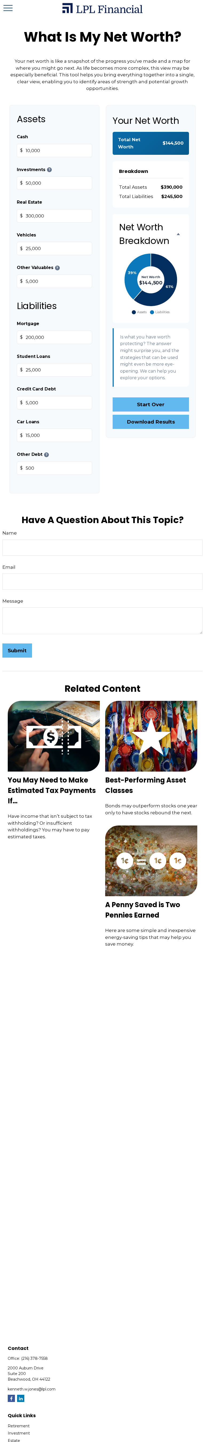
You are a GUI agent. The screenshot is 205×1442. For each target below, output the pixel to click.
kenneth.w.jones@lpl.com (32, 1389)
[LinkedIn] (20, 1398)
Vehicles (26, 234)
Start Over (150, 404)
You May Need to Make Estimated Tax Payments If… (52, 790)
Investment (19, 1433)
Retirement (19, 1426)
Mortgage (28, 323)
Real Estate (29, 202)
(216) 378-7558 (34, 1358)
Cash (22, 136)
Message (12, 601)
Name (9, 533)
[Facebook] (11, 1398)
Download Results (151, 422)
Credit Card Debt (36, 389)
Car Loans (28, 421)
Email (8, 567)
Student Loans (33, 356)
